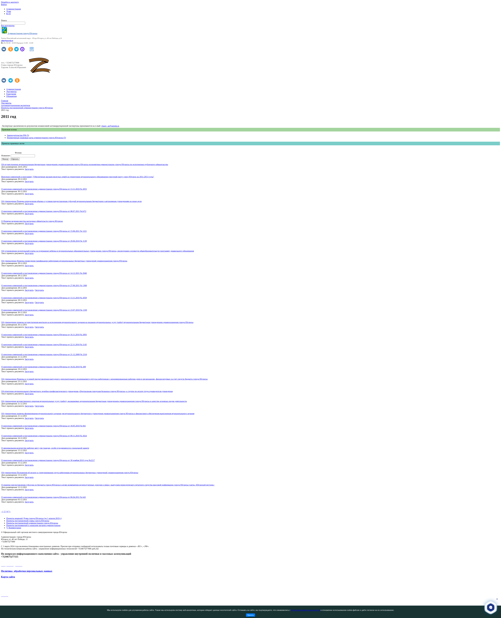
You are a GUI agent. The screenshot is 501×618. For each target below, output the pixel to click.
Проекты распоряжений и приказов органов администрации (33, 525)
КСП (8, 14)
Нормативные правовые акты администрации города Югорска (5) (36, 138)
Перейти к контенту (10, 2)
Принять (250, 615)
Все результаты (7, 25)
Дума (8, 11)
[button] (491, 607)
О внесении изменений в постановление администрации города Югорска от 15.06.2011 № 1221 (44, 231)
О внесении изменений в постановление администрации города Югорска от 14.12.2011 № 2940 (44, 273)
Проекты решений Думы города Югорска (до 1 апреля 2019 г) (34, 518)
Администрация (13, 9)
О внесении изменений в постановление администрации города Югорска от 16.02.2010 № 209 (43, 367)
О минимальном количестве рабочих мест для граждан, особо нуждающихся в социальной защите (45, 448)
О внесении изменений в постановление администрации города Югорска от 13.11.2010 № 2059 (44, 298)
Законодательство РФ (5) (18, 135)
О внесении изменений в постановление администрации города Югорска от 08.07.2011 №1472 (43, 211)
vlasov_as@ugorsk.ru (110, 126)
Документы (11, 91)
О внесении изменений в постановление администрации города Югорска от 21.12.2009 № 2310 (44, 354)
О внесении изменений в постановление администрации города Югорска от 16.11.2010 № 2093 (44, 335)
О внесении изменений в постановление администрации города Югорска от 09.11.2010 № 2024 (44, 436)
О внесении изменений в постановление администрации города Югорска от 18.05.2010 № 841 (43, 426)
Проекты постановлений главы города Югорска (27, 521)
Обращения (11, 96)
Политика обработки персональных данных (26, 571)
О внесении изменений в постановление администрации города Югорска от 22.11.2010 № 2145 (44, 344)
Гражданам (11, 94)
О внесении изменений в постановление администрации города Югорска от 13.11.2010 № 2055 (44, 189)
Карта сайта (8, 576)
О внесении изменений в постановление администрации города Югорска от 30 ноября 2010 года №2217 (48, 460)
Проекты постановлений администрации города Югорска (32, 523)
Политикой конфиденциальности (306, 610)
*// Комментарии (13, 528)
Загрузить (29, 169)
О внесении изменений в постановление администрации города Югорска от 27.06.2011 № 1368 (44, 285)
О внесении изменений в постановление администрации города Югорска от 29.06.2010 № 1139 (44, 241)
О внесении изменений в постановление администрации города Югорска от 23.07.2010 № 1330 (44, 310)
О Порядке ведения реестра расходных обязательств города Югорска (32, 221)
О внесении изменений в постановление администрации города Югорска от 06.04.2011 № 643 (43, 497)
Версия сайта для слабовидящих (15, 18)
